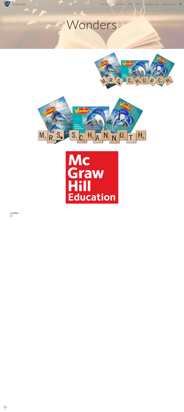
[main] (92, 24)
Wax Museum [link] (168, 4)
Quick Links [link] (106, 4)
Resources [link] (150, 4)
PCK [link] (138, 4)
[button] (180, 4)
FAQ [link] (130, 4)
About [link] (118, 4)
